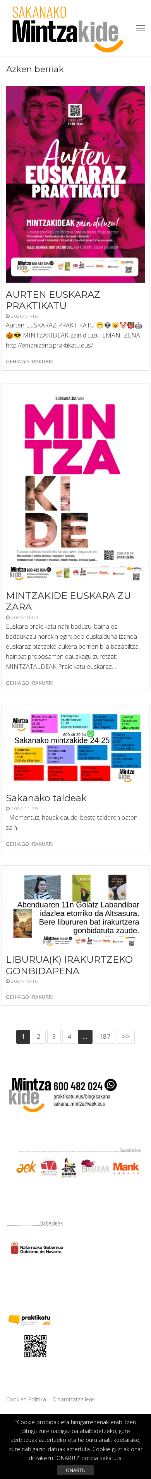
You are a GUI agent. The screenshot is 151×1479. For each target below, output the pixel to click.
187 (104, 1036)
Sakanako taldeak (46, 798)
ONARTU (76, 1470)
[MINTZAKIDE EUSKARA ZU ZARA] (75, 485)
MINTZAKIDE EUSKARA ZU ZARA (68, 601)
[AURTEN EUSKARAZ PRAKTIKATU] (75, 184)
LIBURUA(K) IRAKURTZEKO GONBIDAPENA (69, 965)
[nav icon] (140, 28)
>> (126, 1036)
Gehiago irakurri (29, 361)
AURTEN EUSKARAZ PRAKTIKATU (53, 300)
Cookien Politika (26, 1399)
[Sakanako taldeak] (75, 747)
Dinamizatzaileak (74, 1399)
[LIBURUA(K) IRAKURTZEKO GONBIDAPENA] (75, 909)
